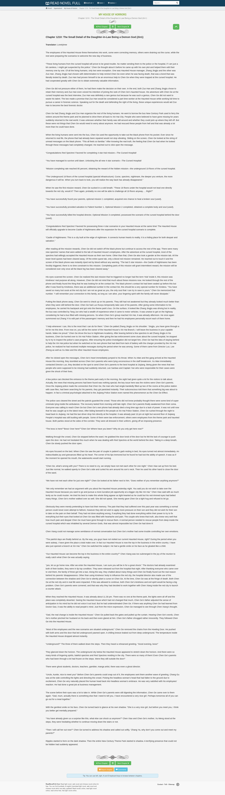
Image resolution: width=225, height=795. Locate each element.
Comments (122, 769)
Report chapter (106, 769)
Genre (101, 3)
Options (112, 3)
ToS (165, 784)
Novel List (89, 3)
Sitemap (171, 784)
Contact (160, 784)
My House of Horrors (112, 14)
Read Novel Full (64, 3)
